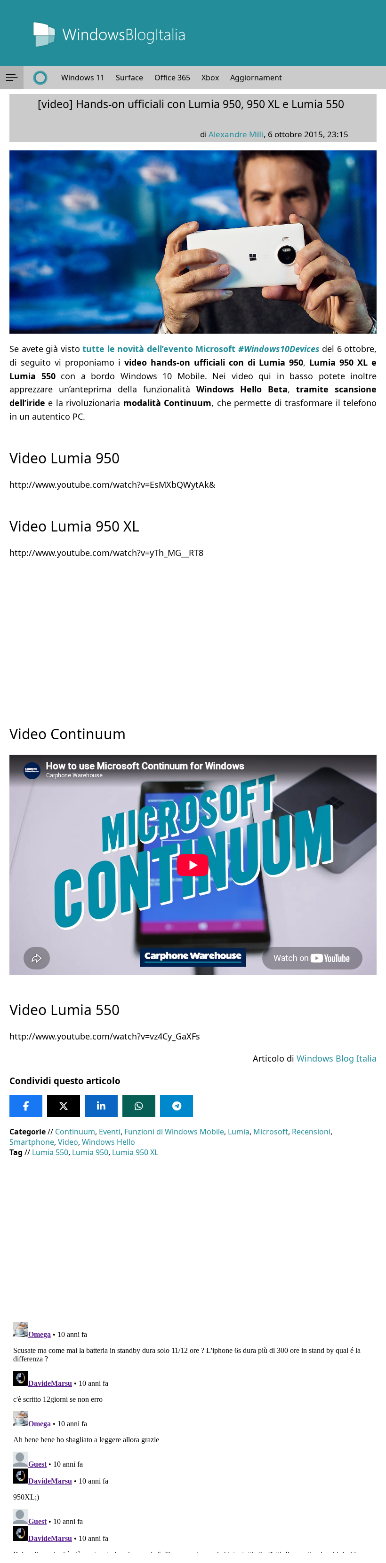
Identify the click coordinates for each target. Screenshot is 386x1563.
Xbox (210, 77)
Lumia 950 (90, 1152)
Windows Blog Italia (337, 1058)
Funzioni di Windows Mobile (174, 1131)
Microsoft (270, 1131)
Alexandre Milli (236, 134)
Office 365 (172, 77)
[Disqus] (193, 1435)
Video (68, 1142)
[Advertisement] (193, 633)
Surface (129, 77)
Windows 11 (83, 77)
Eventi (110, 1131)
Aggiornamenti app (264, 77)
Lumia (238, 1131)
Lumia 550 (50, 1152)
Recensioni (311, 1131)
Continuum (75, 1131)
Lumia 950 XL (135, 1152)
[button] (12, 77)
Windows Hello (108, 1142)
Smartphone (31, 1142)
